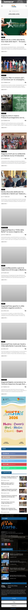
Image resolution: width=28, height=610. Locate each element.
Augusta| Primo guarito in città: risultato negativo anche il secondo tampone (12, 307)
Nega (14, 602)
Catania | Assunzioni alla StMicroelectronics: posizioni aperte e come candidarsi (18, 562)
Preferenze (14, 605)
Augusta (4, 75)
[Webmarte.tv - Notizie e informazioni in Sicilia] (14, 6)
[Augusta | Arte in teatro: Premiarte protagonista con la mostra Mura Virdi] (14, 102)
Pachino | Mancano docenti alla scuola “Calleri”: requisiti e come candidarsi (17, 569)
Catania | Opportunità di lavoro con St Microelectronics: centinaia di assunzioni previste (18, 576)
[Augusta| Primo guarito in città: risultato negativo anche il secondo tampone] (14, 293)
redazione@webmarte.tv (8, 540)
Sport (3, 37)
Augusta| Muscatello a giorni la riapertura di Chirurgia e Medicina (13, 269)
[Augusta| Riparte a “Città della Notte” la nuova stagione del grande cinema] (14, 217)
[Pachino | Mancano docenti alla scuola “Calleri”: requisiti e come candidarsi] (5, 570)
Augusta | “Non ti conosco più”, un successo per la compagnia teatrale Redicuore (12, 79)
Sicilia (3, 189)
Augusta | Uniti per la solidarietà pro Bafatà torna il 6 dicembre (13, 155)
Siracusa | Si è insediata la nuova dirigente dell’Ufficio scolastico (16, 554)
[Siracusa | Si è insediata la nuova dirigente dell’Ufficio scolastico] (5, 555)
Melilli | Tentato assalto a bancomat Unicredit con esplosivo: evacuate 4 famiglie (9, 483)
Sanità (3, 265)
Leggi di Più (3, 51)
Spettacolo (4, 227)
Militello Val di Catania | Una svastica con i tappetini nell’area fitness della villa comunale (9, 509)
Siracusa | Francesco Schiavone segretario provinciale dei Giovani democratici (9, 496)
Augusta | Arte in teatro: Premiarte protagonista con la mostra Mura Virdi (12, 117)
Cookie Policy (13, 608)
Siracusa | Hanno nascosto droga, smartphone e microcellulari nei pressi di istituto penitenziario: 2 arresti (9, 502)
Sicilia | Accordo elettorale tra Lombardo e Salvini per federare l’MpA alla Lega (13, 193)
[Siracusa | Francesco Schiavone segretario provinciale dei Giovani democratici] (23, 497)
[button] (26, 586)
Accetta (14, 598)
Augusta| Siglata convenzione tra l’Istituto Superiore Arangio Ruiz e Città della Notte (13, 383)
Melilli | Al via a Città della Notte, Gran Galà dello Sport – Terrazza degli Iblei (13, 41)
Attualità (4, 151)
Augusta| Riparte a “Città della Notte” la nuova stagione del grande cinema (12, 231)
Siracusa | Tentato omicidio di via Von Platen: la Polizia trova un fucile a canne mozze (9, 477)
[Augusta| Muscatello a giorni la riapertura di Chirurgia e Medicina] (14, 255)
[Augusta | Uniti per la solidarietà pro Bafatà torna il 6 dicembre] (14, 141)
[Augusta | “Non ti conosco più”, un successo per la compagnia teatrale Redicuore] (14, 64)
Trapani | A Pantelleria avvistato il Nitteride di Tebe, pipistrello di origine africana (9, 490)
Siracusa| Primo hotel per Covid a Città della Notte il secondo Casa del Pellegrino (13, 345)
